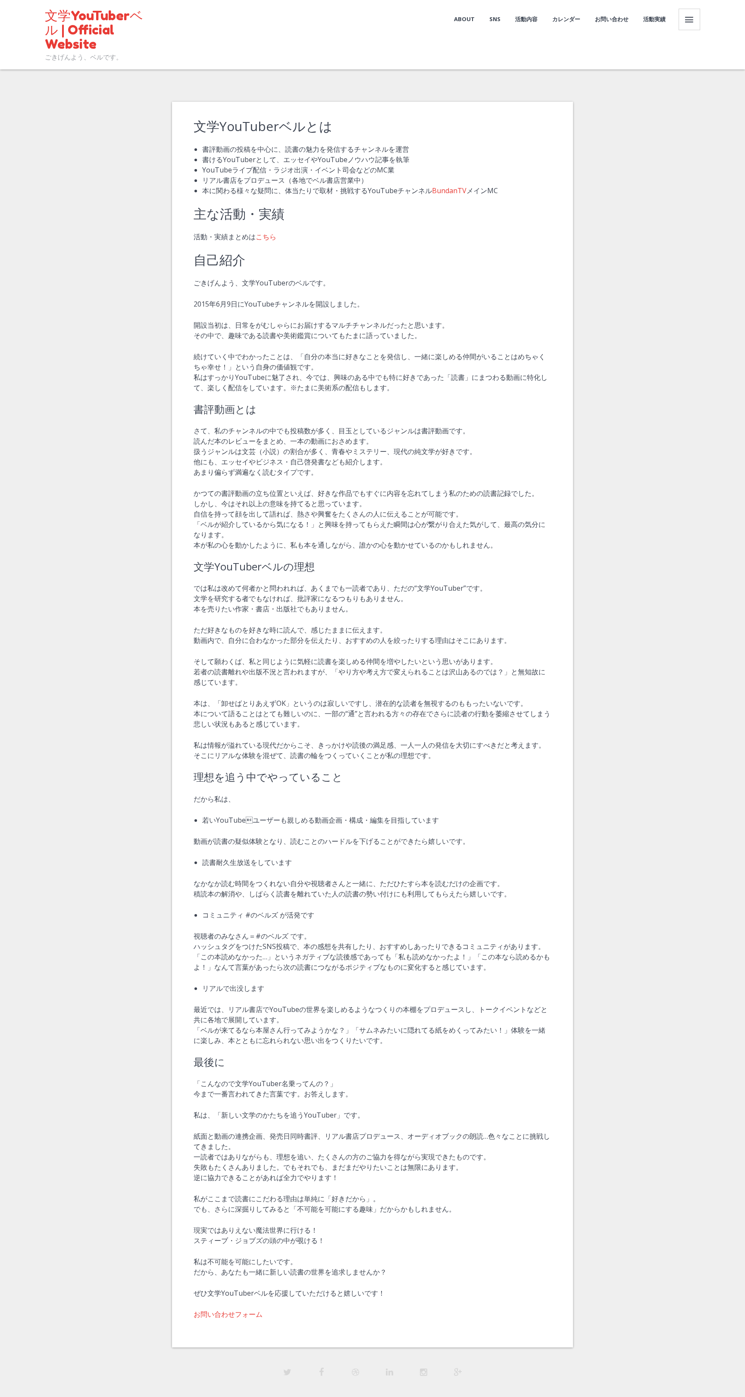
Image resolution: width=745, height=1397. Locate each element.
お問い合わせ (612, 19)
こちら (266, 236)
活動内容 (526, 19)
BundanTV (449, 190)
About (464, 19)
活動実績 (654, 19)
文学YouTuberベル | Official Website (94, 30)
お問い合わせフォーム (228, 1314)
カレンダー (566, 19)
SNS (495, 19)
